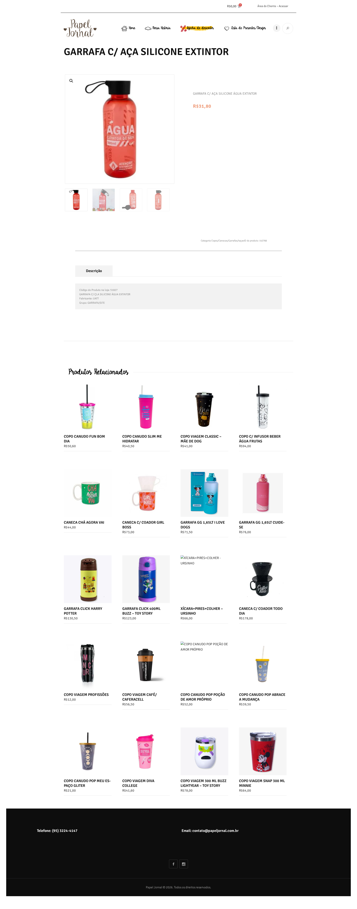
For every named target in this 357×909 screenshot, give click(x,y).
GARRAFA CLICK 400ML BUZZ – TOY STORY (141, 611)
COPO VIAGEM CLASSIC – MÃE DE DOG (201, 438)
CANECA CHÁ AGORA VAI (84, 522)
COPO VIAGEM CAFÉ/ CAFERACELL (139, 697)
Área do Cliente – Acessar (272, 6)
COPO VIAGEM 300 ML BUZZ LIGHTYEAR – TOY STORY (203, 783)
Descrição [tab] (94, 271)
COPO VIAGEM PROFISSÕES (86, 694)
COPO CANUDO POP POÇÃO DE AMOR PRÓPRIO (203, 697)
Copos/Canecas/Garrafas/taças (227, 240)
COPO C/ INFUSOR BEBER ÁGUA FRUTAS (260, 438)
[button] (71, 81)
